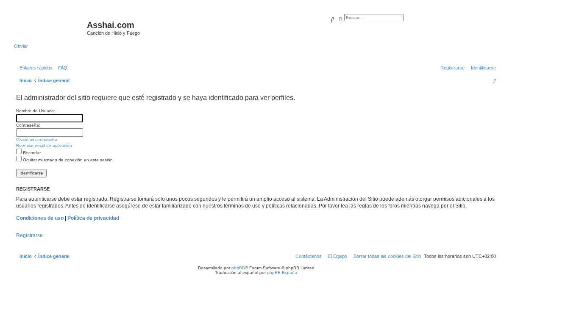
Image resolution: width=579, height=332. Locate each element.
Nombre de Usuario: (35, 110)
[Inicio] (50, 27)
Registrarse (29, 235)
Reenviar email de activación (44, 145)
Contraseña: (28, 125)
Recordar (31, 152)
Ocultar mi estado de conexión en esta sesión (67, 160)
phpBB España (282, 272)
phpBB (238, 268)
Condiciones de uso (40, 218)
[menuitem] (61, 67)
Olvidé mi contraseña (36, 139)
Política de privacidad (93, 218)
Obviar (21, 46)
